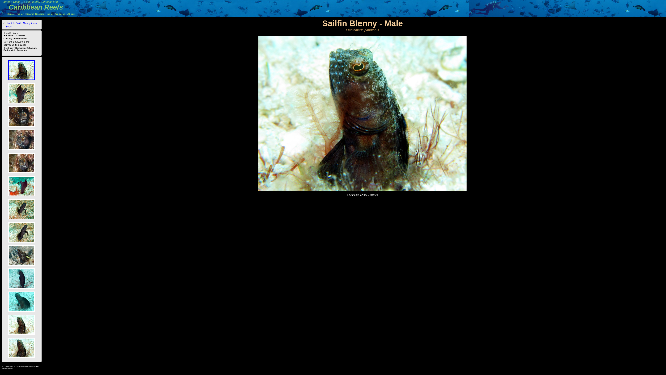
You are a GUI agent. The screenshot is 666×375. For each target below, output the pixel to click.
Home (10, 13)
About (71, 13)
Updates (60, 13)
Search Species (35, 13)
